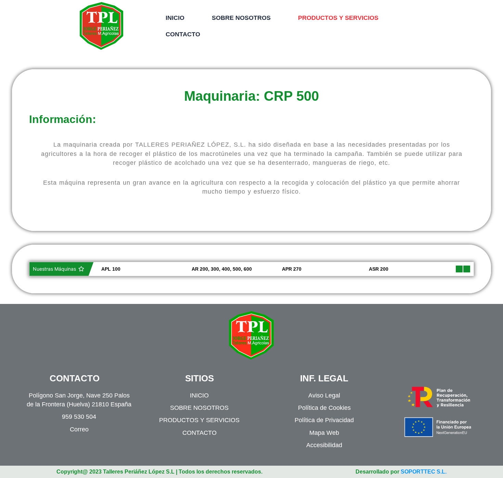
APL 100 (105, 269)
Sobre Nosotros (241, 17)
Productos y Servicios (338, 17)
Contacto (183, 34)
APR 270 (286, 269)
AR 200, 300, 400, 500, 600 (216, 269)
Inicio (175, 17)
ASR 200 (373, 269)
